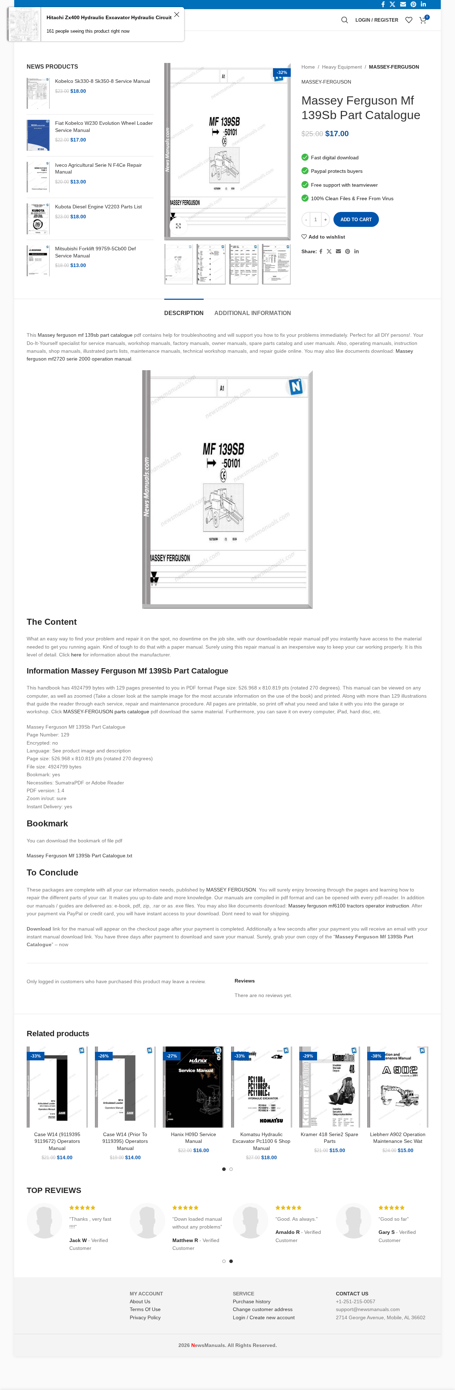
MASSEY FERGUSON (231, 890)
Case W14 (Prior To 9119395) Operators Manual (125, 1141)
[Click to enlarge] (178, 226)
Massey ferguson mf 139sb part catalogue (85, 335)
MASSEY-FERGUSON (394, 67)
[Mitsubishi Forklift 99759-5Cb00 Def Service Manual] (38, 260)
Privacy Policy (145, 1317)
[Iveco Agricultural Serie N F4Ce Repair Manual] (38, 177)
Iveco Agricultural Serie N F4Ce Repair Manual (98, 168)
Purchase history (252, 1301)
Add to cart (356, 219)
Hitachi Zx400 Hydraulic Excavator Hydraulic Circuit (109, 17)
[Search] (345, 20)
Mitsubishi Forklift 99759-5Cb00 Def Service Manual (95, 252)
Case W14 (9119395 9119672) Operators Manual (57, 1141)
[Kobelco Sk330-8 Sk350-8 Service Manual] (38, 93)
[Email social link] (338, 251)
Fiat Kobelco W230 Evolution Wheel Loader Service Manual (104, 126)
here (76, 654)
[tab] (184, 309)
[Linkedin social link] (356, 251)
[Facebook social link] (321, 251)
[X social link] (329, 251)
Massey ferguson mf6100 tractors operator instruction (348, 906)
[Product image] (57, 1087)
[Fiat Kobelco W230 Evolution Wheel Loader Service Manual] (38, 135)
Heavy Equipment (342, 67)
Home (308, 67)
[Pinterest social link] (347, 251)
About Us (140, 1301)
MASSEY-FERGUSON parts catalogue (106, 711)
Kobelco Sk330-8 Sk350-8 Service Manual (102, 81)
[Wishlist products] (409, 20)
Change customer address (263, 1309)
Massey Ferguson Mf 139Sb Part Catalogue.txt (79, 855)
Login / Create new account (264, 1317)
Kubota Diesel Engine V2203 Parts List (98, 206)
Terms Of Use (145, 1309)
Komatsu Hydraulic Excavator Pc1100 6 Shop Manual (261, 1141)
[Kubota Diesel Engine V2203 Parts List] (38, 218)
